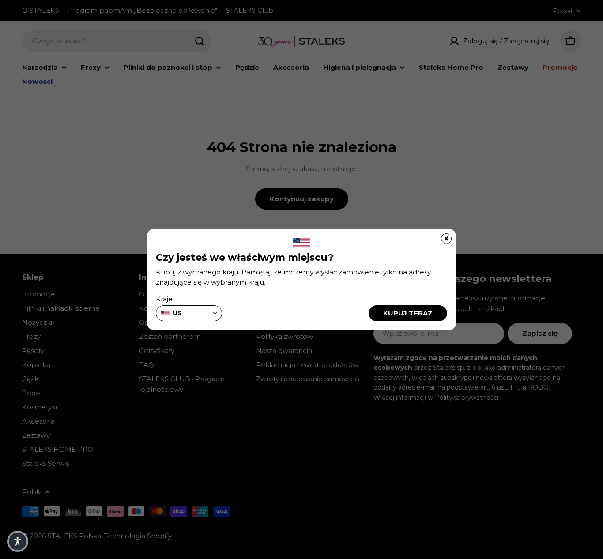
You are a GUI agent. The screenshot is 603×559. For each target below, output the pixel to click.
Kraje (164, 299)
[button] (17, 541)
